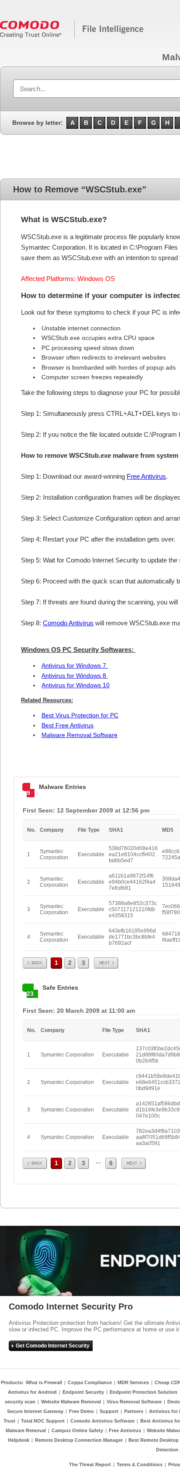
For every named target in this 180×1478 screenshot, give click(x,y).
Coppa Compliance (90, 1382)
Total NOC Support (43, 1420)
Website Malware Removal (71, 1401)
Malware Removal (26, 1430)
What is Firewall (44, 1382)
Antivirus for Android (32, 1392)
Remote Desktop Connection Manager (79, 1440)
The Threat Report (90, 1464)
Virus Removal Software (134, 1401)
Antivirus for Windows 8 (75, 675)
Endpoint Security (83, 1392)
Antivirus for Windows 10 (76, 685)
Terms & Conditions (140, 1464)
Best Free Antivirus (67, 725)
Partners (133, 1411)
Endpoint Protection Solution (143, 1392)
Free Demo (81, 1411)
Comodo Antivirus (68, 623)
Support (109, 1411)
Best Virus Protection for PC (80, 715)
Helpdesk (18, 1440)
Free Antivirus (146, 476)
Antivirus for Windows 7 (75, 665)
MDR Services (133, 1382)
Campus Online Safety (77, 1430)
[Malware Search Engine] (72, 37)
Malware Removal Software (80, 734)
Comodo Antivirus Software (102, 1420)
